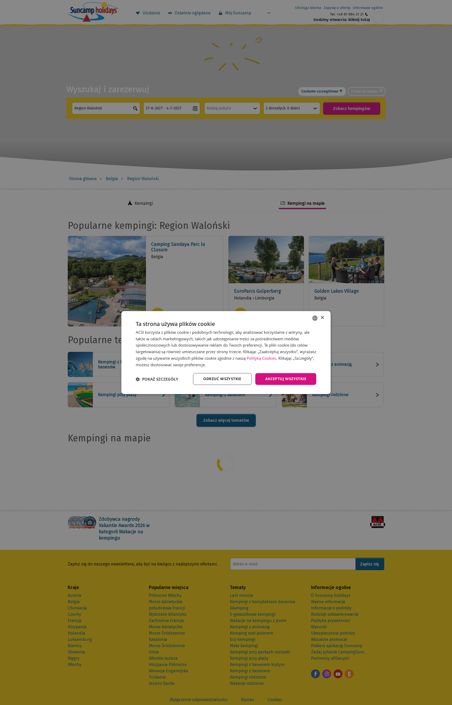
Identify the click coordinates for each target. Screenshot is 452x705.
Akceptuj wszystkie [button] (285, 378)
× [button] (322, 318)
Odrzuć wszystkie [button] (222, 378)
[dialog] (226, 352)
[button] (157, 379)
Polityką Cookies (261, 358)
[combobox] (315, 318)
